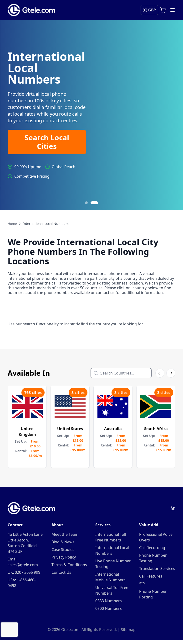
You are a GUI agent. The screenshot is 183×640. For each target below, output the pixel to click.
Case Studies (62, 549)
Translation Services (157, 568)
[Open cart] (163, 10)
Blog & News (62, 542)
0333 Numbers (108, 600)
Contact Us (61, 572)
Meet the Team (64, 534)
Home (12, 223)
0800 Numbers (108, 608)
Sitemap (128, 629)
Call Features (150, 576)
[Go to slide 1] (86, 202)
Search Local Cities (47, 142)
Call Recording (152, 547)
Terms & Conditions (69, 564)
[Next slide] (173, 115)
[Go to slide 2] (94, 202)
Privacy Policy (63, 557)
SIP (142, 583)
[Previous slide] (9, 115)
